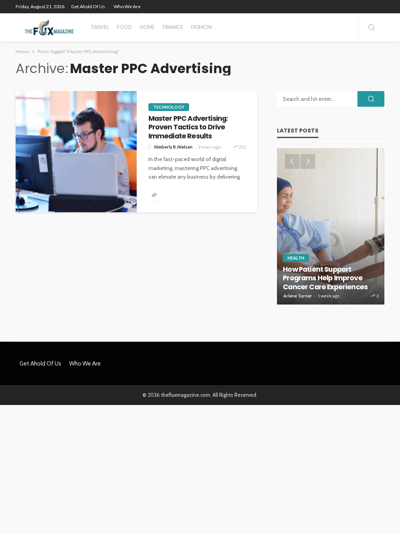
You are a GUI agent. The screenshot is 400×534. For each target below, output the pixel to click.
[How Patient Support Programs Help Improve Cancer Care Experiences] (330, 226)
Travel (100, 27)
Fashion (201, 27)
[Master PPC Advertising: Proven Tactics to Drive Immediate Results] (76, 151)
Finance (172, 27)
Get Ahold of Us (88, 6)
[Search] (371, 28)
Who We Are (127, 6)
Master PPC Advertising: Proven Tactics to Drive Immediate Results (188, 127)
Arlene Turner (297, 295)
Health (296, 257)
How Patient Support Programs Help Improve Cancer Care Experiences (325, 278)
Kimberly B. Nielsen (173, 146)
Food (124, 27)
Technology (168, 106)
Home (147, 27)
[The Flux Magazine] (49, 27)
